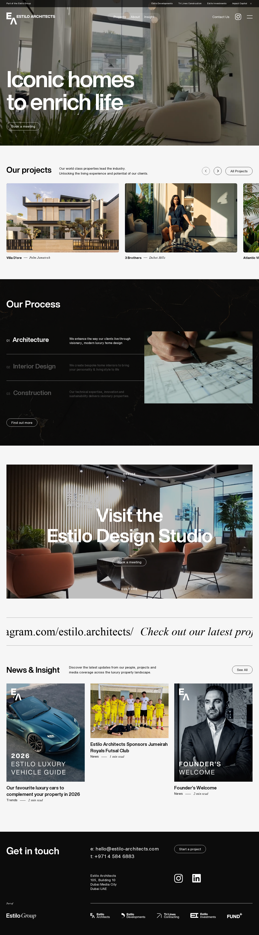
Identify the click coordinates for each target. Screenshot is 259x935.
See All (242, 669)
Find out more (21, 422)
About (135, 16)
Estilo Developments (162, 3)
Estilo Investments (217, 3)
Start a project (190, 849)
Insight (149, 16)
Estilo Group (24, 3)
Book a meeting (23, 126)
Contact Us (220, 16)
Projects (120, 16)
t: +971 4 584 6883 (112, 856)
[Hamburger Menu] (250, 17)
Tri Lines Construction (190, 3)
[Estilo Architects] (30, 18)
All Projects (239, 171)
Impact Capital (239, 3)
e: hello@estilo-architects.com (124, 848)
